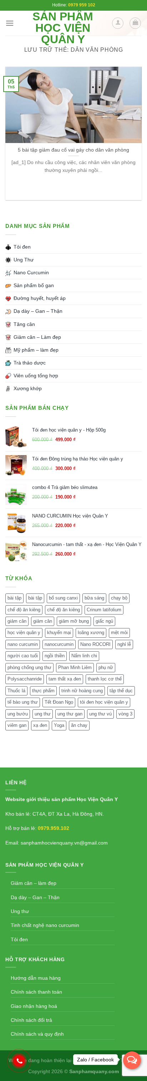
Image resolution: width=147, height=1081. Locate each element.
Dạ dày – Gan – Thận (35, 897)
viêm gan (16, 725)
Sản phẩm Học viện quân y (62, 28)
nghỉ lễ (124, 644)
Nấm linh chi (84, 655)
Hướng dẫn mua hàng (36, 978)
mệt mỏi (119, 632)
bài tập (14, 598)
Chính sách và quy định (37, 1034)
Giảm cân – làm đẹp (33, 883)
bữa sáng (94, 598)
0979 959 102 (81, 4)
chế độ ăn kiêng (23, 609)
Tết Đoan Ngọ (59, 702)
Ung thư (20, 911)
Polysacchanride (24, 679)
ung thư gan (69, 714)
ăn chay (79, 725)
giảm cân (16, 621)
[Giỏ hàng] (135, 23)
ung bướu (17, 714)
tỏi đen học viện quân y (104, 702)
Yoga (59, 725)
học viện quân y (23, 632)
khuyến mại (59, 632)
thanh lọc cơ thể (105, 679)
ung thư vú (100, 714)
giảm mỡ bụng (74, 621)
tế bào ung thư (22, 702)
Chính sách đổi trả (31, 1020)
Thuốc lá (16, 690)
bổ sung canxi (63, 598)
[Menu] (9, 23)
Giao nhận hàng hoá (34, 1006)
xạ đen (40, 725)
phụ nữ (105, 667)
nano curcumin (22, 644)
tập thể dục (121, 690)
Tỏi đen (19, 939)
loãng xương (91, 632)
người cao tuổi (22, 655)
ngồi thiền (55, 655)
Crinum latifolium (104, 609)
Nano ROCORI (95, 644)
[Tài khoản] (117, 23)
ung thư (43, 714)
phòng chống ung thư (29, 667)
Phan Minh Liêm (75, 667)
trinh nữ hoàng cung (82, 690)
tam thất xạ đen (65, 679)
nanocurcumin (59, 644)
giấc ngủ (104, 621)
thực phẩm (43, 690)
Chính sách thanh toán (36, 992)
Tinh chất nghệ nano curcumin (45, 925)
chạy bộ (119, 598)
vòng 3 (125, 714)
